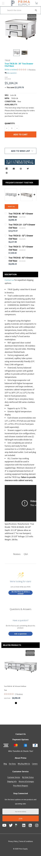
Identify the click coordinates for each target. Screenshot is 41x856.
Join (20, 818)
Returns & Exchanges (26, 781)
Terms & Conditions (26, 841)
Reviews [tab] (16, 554)
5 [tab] (25, 703)
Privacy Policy (13, 841)
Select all (11, 206)
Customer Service (13, 777)
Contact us (9, 280)
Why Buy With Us (24, 764)
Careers (35, 764)
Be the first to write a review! (20, 593)
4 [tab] (23, 703)
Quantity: (10, 123)
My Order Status (28, 777)
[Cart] (37, 3)
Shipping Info (12, 781)
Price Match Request (20, 785)
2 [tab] (18, 703)
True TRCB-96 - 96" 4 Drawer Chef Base (15, 686)
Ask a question (12, 73)
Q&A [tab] (26, 554)
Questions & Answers (20, 609)
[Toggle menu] (3, 3)
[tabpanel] (20, 675)
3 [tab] (20, 703)
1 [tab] (16, 703)
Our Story (12, 764)
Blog (5, 764)
